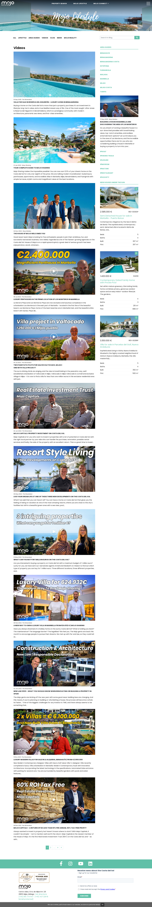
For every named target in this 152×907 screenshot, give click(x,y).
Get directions (41, 894)
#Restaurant (106, 173)
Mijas (102, 83)
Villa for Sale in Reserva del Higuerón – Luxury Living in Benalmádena (46, 102)
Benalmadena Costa (109, 61)
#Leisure (104, 160)
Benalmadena (106, 57)
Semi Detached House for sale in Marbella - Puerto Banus (116, 217)
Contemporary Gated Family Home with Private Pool (117, 281)
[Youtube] (80, 864)
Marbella (104, 79)
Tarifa (103, 91)
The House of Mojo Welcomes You (29, 233)
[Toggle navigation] (148, 3)
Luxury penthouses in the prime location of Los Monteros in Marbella (47, 299)
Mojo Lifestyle (80, 3)
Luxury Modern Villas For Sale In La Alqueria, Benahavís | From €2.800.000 (48, 759)
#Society (104, 177)
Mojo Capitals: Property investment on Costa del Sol (39, 433)
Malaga (104, 74)
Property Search (59, 3)
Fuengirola (105, 70)
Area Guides (105, 47)
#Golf (103, 151)
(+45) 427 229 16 (41, 896)
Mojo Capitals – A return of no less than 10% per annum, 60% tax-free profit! (50, 828)
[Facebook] (61, 864)
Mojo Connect (100, 3)
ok (102, 904)
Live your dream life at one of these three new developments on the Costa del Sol (52, 496)
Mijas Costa (106, 87)
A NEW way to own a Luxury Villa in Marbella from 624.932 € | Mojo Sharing (49, 625)
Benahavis (105, 53)
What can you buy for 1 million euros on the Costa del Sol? (41, 559)
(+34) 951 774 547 (26, 896)
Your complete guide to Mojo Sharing (32, 168)
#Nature (104, 168)
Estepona (104, 66)
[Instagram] (70, 864)
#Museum (104, 164)
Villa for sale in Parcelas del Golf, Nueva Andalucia (119, 345)
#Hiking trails (107, 156)
